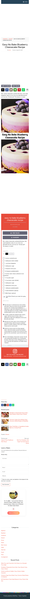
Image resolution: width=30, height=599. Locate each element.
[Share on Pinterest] (19, 89)
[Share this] (2, 405)
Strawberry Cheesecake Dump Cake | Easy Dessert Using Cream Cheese (19, 413)
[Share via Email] (15, 89)
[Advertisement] (15, 20)
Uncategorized (4, 557)
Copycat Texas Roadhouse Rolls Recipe (7, 440)
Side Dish (3, 549)
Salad (2, 547)
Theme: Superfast (22, 596)
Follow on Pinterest (13, 513)
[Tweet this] (5, 405)
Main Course (4, 545)
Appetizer (3, 530)
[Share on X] (2, 89)
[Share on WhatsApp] (23, 89)
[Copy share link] (11, 89)
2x (9, 253)
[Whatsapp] (13, 405)
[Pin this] (8, 405)
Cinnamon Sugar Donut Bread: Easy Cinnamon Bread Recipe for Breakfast (19, 420)
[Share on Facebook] (7, 89)
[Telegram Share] (10, 405)
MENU (26, 2)
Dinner (2, 540)
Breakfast (3, 533)
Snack (2, 552)
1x (6, 253)
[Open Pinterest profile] (13, 508)
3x (12, 253)
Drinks (2, 542)
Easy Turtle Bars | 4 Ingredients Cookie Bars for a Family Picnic (19, 427)
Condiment (3, 535)
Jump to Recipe (6, 86)
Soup (2, 554)
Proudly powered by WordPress (11, 596)
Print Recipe (15, 86)
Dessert (7, 434)
